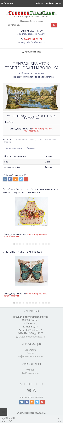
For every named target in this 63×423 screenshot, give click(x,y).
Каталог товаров (32, 52)
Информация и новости (30, 356)
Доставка (30, 350)
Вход (40, 3)
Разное (31, 139)
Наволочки (39, 73)
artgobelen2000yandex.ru (33, 42)
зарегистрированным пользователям (38, 130)
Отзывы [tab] (31, 148)
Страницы (8, 3)
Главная (25, 73)
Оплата (30, 353)
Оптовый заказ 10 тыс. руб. (33, 34)
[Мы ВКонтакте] (29, 390)
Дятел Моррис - (37, 21)
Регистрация (55, 3)
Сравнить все (33, 192)
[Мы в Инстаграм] (34, 390)
